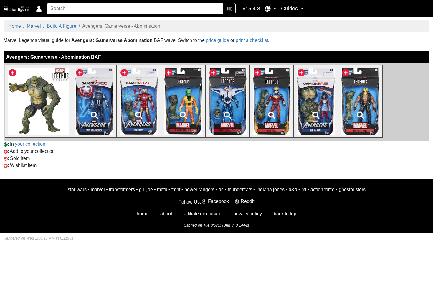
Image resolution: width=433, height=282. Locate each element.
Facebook (218, 201)
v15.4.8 (251, 9)
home (142, 213)
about (166, 213)
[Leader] (183, 101)
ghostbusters (352, 189)
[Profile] (39, 9)
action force (322, 189)
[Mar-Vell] (271, 101)
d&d (293, 189)
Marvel (34, 26)
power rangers (199, 189)
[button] (270, 8)
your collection (30, 144)
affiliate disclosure (203, 213)
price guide (217, 40)
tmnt (175, 189)
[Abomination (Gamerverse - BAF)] (38, 101)
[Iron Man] (139, 101)
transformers (122, 189)
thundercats (240, 189)
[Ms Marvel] (316, 101)
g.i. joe (146, 189)
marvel (98, 189)
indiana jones (270, 189)
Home (14, 26)
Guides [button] (290, 9)
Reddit (247, 201)
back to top (285, 213)
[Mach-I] (228, 101)
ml (303, 189)
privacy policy (247, 213)
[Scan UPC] (229, 8)
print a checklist (252, 40)
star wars (77, 189)
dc (221, 189)
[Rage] (360, 101)
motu (162, 189)
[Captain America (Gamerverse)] (94, 101)
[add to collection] (12, 72)
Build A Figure (61, 26)
